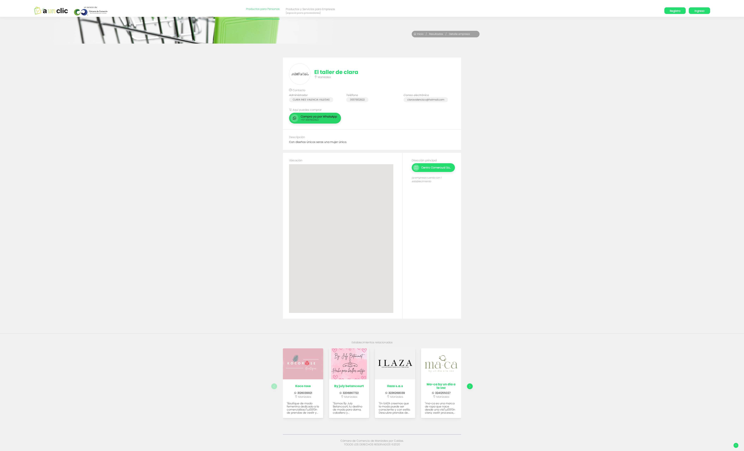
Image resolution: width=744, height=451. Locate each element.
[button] (470, 386)
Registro (675, 11)
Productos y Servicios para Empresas (310, 11)
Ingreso (699, 11)
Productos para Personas (263, 9)
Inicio (419, 34)
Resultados (436, 34)
